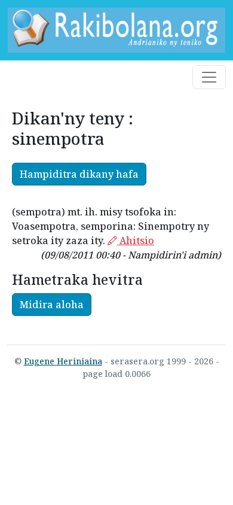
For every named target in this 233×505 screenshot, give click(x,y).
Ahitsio (135, 240)
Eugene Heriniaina (63, 361)
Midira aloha (52, 304)
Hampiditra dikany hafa (79, 174)
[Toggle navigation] (209, 77)
